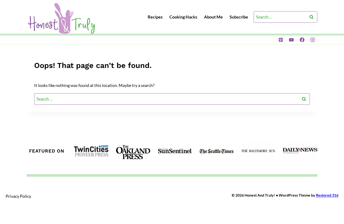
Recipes (155, 16)
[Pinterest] (280, 40)
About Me (213, 16)
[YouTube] (291, 40)
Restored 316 (327, 195)
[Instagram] (312, 40)
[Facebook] (302, 40)
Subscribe (239, 16)
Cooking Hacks (183, 16)
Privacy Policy (18, 196)
